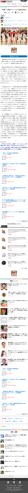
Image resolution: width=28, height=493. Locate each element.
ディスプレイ (17, 226)
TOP (14, 479)
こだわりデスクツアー (19, 418)
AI (2, 421)
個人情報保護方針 (19, 485)
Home (8, 483)
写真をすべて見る (15, 56)
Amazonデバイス (4, 226)
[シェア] (12, 12)
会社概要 (14, 485)
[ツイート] (9, 12)
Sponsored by (19, 221)
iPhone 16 (10, 418)
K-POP (21, 421)
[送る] (15, 12)
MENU (23, 0)
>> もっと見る (24, 268)
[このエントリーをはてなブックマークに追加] (22, 12)
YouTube (20, 483)
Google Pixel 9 (8, 421)
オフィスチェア (10, 226)
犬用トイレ (24, 226)
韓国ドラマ (15, 421)
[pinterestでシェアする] (19, 12)
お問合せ (7, 485)
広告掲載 (10, 485)
